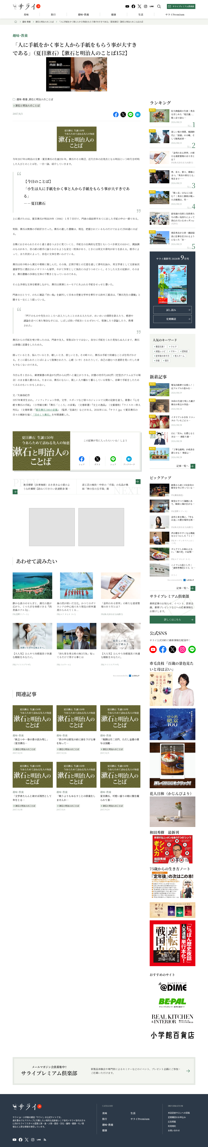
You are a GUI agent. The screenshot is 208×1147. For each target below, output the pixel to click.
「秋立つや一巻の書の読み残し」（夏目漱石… (31, 741)
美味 (26, 14)
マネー (174, 351)
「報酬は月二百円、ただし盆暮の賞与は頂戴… (119, 741)
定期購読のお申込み (177, 1117)
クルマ (174, 346)
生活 (140, 14)
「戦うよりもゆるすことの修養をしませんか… (75, 798)
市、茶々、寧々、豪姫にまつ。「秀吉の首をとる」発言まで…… (183, 175)
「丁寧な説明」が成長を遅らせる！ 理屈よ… (183, 451)
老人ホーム (180, 355)
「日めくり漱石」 (42, 414)
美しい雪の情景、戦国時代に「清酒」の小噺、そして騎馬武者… (183, 135)
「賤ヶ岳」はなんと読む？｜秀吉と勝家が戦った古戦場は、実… (183, 196)
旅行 (53, 14)
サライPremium (140, 1119)
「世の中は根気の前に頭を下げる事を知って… (75, 741)
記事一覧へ (182, 465)
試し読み (171, 310)
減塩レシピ (161, 351)
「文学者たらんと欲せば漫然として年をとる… (32, 798)
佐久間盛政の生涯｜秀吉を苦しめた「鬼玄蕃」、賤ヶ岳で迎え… (183, 114)
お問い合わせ (174, 1130)
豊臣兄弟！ (161, 346)
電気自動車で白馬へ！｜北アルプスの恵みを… (183, 386)
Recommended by (121, 675)
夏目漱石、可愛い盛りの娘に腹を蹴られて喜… (119, 798)
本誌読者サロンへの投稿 (179, 1112)
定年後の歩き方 (162, 355)
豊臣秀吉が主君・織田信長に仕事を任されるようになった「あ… (183, 236)
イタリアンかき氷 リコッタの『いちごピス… (183, 419)
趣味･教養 (83, 14)
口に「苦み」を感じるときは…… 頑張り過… (183, 435)
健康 (113, 14)
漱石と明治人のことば (44, 21)
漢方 (167, 360)
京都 (158, 360)
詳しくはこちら (172, 619)
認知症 (185, 351)
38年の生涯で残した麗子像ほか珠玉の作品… (183, 402)
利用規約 (172, 1125)
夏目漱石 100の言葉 (46, 409)
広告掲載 (172, 1121)
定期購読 (171, 319)
